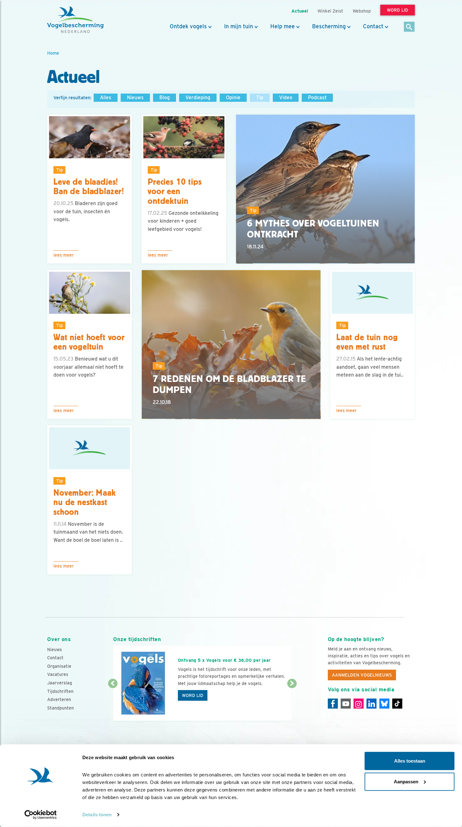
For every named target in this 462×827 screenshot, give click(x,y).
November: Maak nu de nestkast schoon (84, 502)
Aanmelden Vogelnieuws (362, 674)
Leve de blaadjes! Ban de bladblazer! (88, 186)
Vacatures (57, 674)
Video (285, 98)
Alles (105, 98)
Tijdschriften (60, 691)
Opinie (233, 98)
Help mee (282, 26)
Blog (164, 98)
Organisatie (59, 666)
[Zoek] (409, 27)
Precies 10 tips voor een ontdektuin (175, 191)
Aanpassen (406, 781)
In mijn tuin (238, 26)
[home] (75, 19)
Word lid (192, 695)
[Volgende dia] (291, 702)
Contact (373, 26)
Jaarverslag (59, 682)
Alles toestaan (409, 761)
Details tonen (97, 814)
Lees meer (63, 255)
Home (53, 53)
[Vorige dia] (112, 702)
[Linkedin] (371, 704)
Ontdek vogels (188, 26)
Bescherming (329, 26)
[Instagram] (359, 704)
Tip (259, 98)
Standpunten (60, 707)
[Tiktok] (397, 704)
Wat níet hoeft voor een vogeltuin (89, 342)
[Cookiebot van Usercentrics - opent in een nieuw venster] (40, 814)
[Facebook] (333, 704)
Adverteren (59, 699)
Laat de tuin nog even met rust (367, 342)
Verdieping (197, 98)
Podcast (317, 98)
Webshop (362, 11)
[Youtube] (346, 704)
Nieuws (135, 98)
